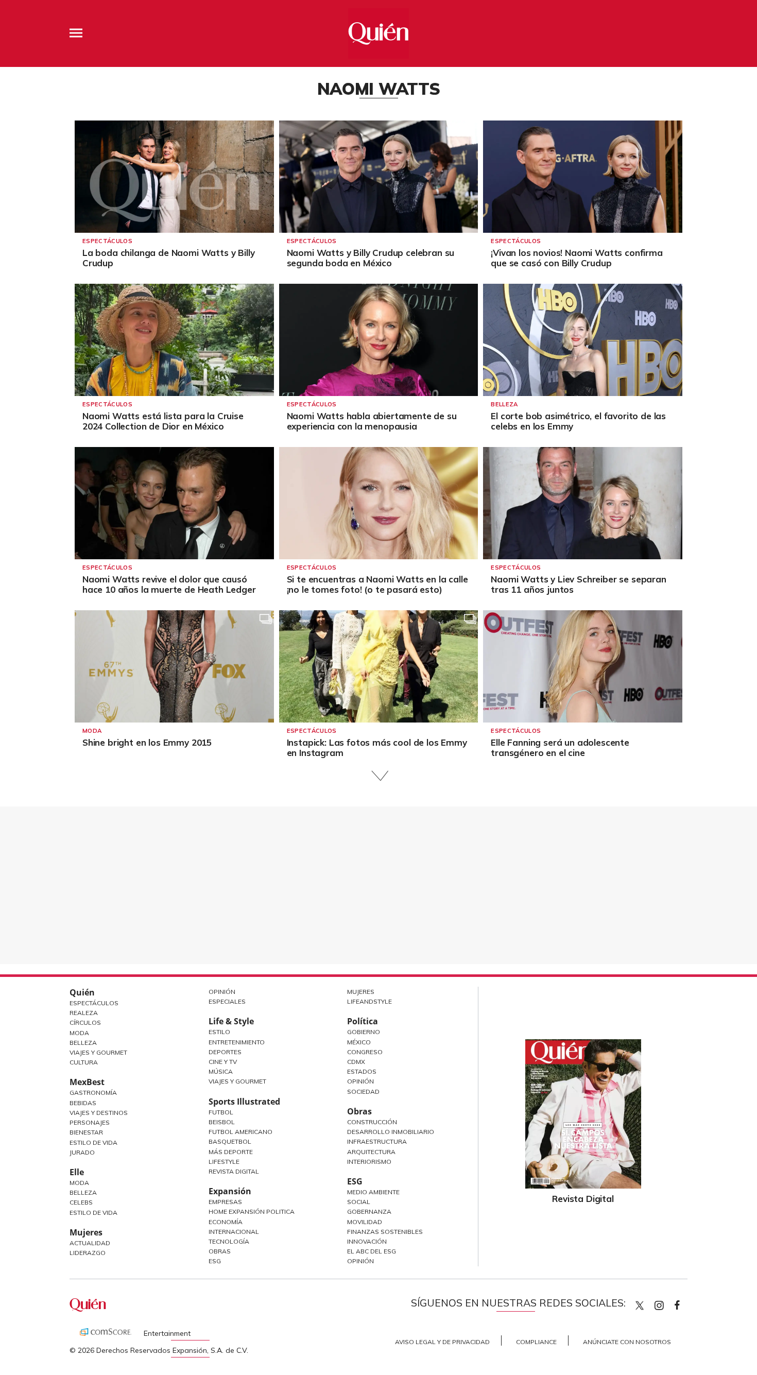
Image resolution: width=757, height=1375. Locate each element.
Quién (82, 992)
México (359, 1042)
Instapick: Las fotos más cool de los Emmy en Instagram (377, 747)
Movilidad (364, 1222)
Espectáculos (107, 241)
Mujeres (86, 1232)
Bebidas (83, 1103)
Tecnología (229, 1241)
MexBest (87, 1082)
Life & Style (231, 1021)
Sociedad (363, 1091)
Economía (226, 1222)
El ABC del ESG (371, 1251)
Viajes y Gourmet (98, 1052)
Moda (91, 730)
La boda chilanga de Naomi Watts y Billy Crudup (168, 257)
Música (221, 1071)
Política (362, 1021)
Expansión (230, 1191)
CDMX (356, 1061)
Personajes (90, 1122)
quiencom (667, 1303)
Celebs (81, 1202)
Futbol (221, 1112)
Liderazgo (88, 1253)
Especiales (227, 1001)
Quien (639, 1305)
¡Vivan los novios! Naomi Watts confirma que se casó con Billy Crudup (576, 257)
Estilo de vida (93, 1212)
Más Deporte (231, 1152)
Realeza (84, 1013)
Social (358, 1202)
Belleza (504, 404)
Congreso (365, 1052)
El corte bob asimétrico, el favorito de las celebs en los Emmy (578, 421)
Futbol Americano (240, 1132)
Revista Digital (234, 1171)
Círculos (85, 1022)
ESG (215, 1261)
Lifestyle (224, 1161)
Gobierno (363, 1032)
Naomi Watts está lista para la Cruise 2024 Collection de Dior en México (163, 421)
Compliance (536, 1342)
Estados (361, 1071)
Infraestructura (377, 1141)
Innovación (367, 1241)
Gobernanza (369, 1211)
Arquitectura (371, 1152)
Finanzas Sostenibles (385, 1231)
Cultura (84, 1062)
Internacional (234, 1231)
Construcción (372, 1122)
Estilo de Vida (93, 1142)
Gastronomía (93, 1092)
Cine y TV (223, 1061)
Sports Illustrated (244, 1101)
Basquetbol (230, 1141)
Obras (220, 1251)
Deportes (225, 1052)
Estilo (219, 1032)
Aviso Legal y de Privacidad (442, 1342)
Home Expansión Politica (252, 1211)
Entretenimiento (237, 1042)
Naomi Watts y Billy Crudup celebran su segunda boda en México (371, 257)
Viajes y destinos (99, 1112)
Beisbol (222, 1122)
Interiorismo (369, 1161)
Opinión (222, 991)
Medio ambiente (373, 1192)
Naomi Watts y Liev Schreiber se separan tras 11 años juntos (578, 584)
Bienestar (86, 1132)
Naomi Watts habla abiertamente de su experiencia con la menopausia (372, 421)
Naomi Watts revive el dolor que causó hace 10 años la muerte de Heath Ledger (169, 584)
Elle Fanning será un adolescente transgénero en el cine (560, 747)
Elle (77, 1172)
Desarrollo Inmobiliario (390, 1132)
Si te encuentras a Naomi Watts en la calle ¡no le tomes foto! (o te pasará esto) (377, 584)
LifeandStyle (369, 1001)
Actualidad (90, 1243)
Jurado (82, 1152)
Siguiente (378, 775)
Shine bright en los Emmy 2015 (147, 742)
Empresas (225, 1202)
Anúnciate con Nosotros (627, 1342)
